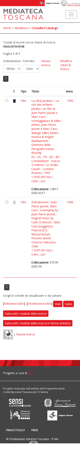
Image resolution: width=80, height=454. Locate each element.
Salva (68, 304)
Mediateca (22, 28)
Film (23, 101)
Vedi (58, 304)
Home (7, 28)
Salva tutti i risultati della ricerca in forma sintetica (38, 323)
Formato (28, 61)
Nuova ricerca (45, 63)
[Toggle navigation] (71, 14)
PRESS (34, 430)
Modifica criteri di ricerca (66, 65)
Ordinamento (12, 61)
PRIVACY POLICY (15, 430)
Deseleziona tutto (39, 304)
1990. (70, 202)
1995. (70, 101)
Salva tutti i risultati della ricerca (26, 314)
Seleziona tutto (14, 304)
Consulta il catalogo (45, 28)
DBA (31, 373)
